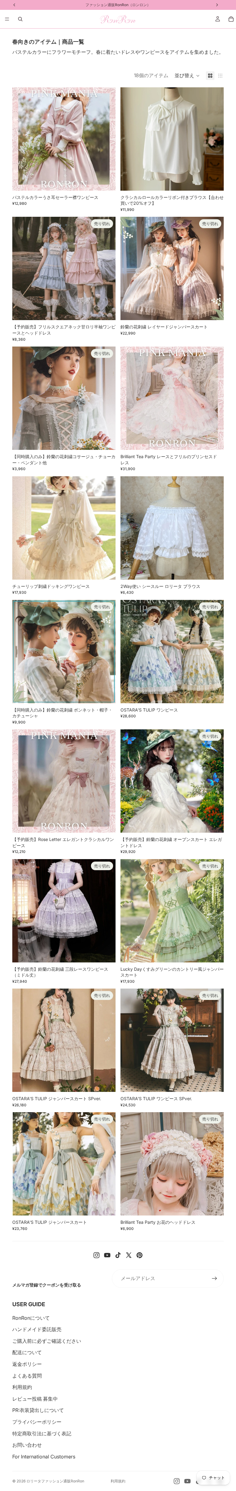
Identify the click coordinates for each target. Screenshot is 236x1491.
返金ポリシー (27, 1364)
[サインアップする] (214, 1278)
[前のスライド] (21, 139)
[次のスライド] (106, 139)
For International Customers (43, 1456)
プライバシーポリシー (36, 1422)
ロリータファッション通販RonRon (55, 1481)
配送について (27, 1352)
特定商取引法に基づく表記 (41, 1433)
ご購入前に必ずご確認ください (46, 1341)
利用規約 (22, 1387)
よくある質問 (27, 1376)
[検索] (20, 19)
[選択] (106, 181)
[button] (187, 75)
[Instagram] (96, 1255)
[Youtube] (107, 1255)
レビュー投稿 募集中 (35, 1399)
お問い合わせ (27, 1445)
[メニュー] (7, 19)
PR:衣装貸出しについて (38, 1410)
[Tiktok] (118, 1255)
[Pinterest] (139, 1255)
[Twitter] (128, 1255)
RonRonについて (31, 1318)
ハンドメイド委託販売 (36, 1329)
